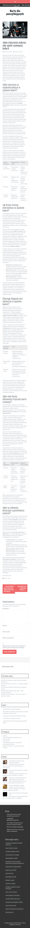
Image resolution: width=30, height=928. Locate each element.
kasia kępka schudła (11, 877)
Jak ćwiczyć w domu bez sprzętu (21, 588)
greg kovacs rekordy (11, 870)
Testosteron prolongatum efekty (11, 718)
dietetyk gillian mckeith (12, 858)
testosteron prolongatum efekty (14, 902)
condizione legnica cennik (12, 851)
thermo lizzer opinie (11, 905)
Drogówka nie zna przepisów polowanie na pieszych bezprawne (15, 862)
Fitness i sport (7, 578)
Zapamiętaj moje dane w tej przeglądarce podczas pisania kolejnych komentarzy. (14, 646)
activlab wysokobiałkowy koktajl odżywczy (14, 843)
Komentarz (6, 608)
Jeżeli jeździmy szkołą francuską (11, 709)
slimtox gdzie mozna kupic (13, 895)
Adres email (6, 631)
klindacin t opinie (10, 880)
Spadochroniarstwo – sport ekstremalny (13, 746)
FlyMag (11, 924)
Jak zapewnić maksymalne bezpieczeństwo (14, 716)
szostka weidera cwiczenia (13, 898)
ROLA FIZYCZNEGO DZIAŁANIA (15, 827)
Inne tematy (6, 741)
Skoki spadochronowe (8, 744)
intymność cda (9, 873)
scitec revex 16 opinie (11, 892)
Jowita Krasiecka (18, 51)
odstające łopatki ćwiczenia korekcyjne (13, 887)
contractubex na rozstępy (12, 855)
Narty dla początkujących (15, 12)
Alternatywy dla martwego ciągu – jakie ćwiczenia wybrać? (16, 6)
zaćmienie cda (9, 912)
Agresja (5, 736)
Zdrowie (5, 747)
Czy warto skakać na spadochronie (12, 737)
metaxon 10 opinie (10, 883)
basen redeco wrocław (12, 848)
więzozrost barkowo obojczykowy (14, 909)
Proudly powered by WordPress (12, 923)
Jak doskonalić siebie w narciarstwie (12, 742)
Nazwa (5, 625)
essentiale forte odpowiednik (13, 866)
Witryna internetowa (8, 638)
